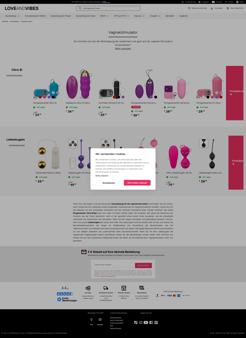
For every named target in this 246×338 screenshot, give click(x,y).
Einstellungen (109, 183)
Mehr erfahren (101, 175)
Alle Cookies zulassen (137, 183)
